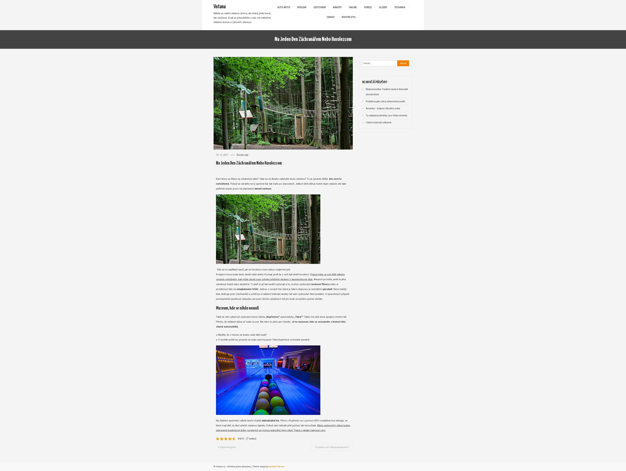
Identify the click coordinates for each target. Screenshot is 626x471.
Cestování (319, 7)
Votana (220, 6)
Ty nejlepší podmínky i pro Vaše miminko (386, 115)
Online (353, 7)
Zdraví (330, 17)
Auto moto (283, 7)
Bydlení (301, 7)
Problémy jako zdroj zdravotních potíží (385, 101)
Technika (399, 7)
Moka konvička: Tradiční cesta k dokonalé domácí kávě (387, 92)
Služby (383, 7)
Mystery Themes (276, 466)
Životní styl (349, 17)
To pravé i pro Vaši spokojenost (331, 447)
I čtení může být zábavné (378, 122)
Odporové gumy (227, 447)
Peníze (368, 7)
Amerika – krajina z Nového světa (383, 108)
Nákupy (337, 7)
